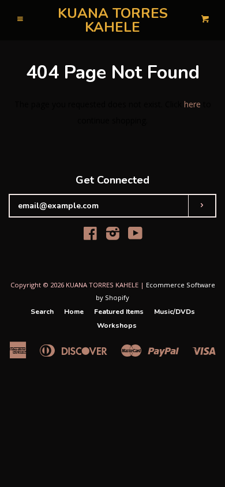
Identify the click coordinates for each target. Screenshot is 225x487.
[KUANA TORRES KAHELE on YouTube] (135, 235)
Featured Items (119, 311)
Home (74, 311)
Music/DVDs (174, 311)
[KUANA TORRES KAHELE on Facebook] (90, 235)
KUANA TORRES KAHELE (113, 20)
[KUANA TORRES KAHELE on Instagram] (113, 235)
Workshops (117, 325)
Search (42, 311)
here (192, 104)
